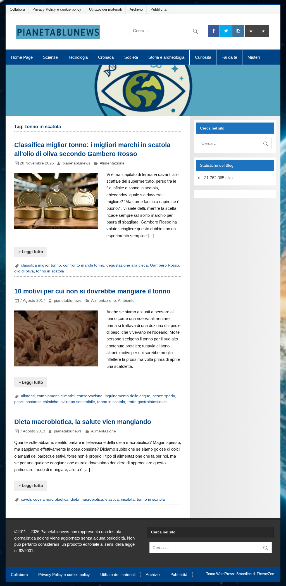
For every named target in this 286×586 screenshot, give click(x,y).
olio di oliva (24, 271)
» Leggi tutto (30, 251)
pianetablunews (76, 163)
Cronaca (106, 57)
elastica (112, 499)
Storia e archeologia (166, 57)
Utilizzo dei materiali (105, 9)
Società (131, 57)
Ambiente (126, 300)
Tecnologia (78, 57)
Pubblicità (158, 9)
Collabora (17, 9)
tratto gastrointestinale (147, 402)
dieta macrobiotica (87, 499)
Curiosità (203, 57)
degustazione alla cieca (127, 265)
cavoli (26, 499)
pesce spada (163, 396)
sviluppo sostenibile (78, 402)
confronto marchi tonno (83, 265)
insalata (128, 499)
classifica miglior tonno (41, 265)
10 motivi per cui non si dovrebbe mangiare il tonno (92, 291)
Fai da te (229, 57)
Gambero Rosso (164, 265)
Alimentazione (112, 163)
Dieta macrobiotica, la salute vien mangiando (82, 421)
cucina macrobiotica (50, 499)
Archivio (136, 9)
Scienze (50, 57)
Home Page (22, 57)
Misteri (253, 57)
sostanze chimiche (42, 402)
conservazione (90, 396)
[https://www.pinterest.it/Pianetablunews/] (251, 31)
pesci (18, 402)
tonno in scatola (50, 271)
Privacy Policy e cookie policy (56, 9)
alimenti (28, 396)
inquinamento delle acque (127, 396)
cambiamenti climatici (56, 396)
